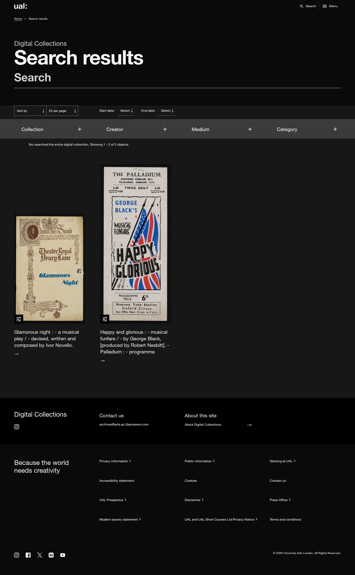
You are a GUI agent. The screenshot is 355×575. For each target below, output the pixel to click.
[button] (308, 6)
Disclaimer (193, 500)
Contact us (278, 480)
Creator (115, 129)
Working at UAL (281, 461)
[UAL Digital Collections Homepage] (20, 6)
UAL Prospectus (111, 500)
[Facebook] (28, 555)
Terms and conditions (285, 519)
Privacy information (113, 461)
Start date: (107, 110)
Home (18, 18)
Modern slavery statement (118, 519)
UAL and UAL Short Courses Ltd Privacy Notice (219, 519)
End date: (148, 110)
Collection (33, 129)
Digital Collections (40, 43)
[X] (39, 555)
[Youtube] (62, 555)
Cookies (191, 480)
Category (288, 129)
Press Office (279, 500)
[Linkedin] (51, 555)
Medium (201, 129)
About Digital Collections (203, 424)
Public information (198, 461)
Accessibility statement (116, 480)
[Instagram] (16, 426)
